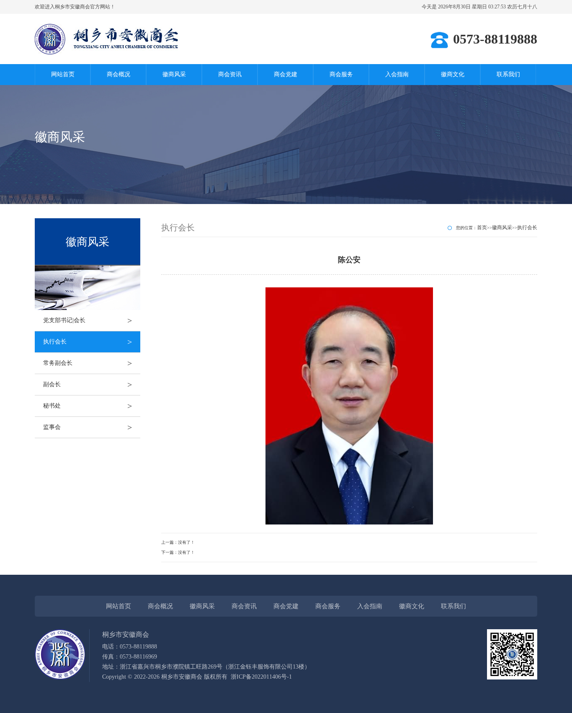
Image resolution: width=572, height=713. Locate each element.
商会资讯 (230, 74)
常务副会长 (87, 363)
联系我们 (508, 74)
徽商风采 (174, 74)
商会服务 (341, 74)
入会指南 (397, 74)
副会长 (87, 384)
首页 (482, 227)
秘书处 (87, 406)
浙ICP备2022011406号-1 (261, 677)
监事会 (87, 427)
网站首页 (63, 74)
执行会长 (87, 341)
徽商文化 (452, 74)
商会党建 (285, 74)
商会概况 (118, 74)
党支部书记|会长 (87, 320)
